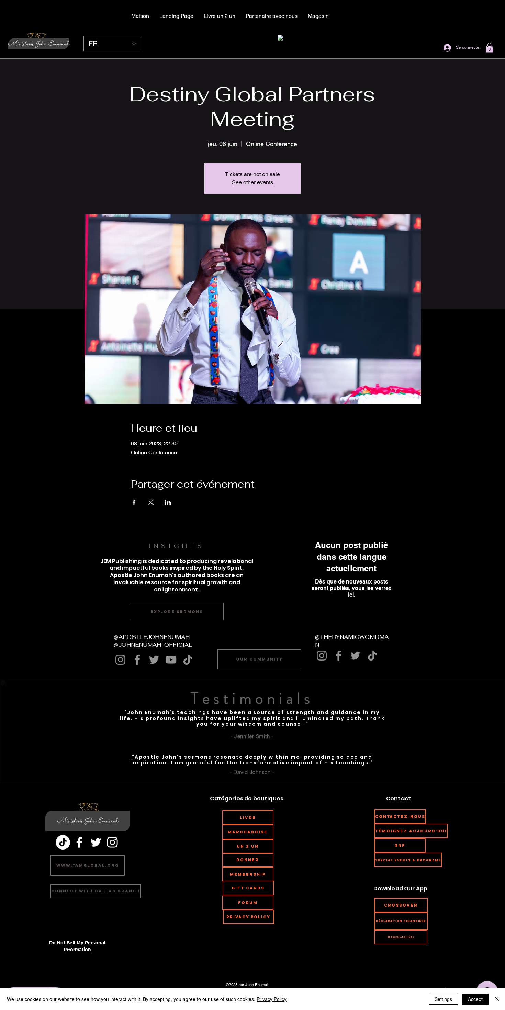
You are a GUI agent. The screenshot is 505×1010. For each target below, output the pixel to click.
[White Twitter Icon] (96, 842)
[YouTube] (171, 659)
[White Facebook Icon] (79, 842)
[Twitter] (154, 659)
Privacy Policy (272, 999)
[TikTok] (187, 659)
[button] (489, 47)
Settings (443, 999)
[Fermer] (497, 999)
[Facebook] (137, 659)
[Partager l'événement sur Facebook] (134, 502)
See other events (252, 182)
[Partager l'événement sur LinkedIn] (168, 502)
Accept (475, 999)
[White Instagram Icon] (112, 842)
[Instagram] (120, 659)
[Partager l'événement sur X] (151, 502)
